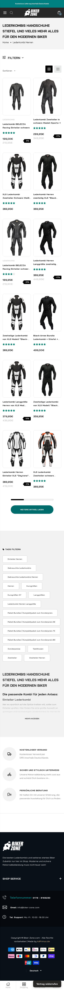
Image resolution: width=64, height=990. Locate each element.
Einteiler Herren (15, 559)
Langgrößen (39, 595)
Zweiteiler (12, 658)
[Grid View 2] (49, 69)
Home (6, 42)
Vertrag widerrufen (47, 984)
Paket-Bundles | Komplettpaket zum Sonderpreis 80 (31, 640)
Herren (11, 586)
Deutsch (34, 971)
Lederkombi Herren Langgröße (22, 604)
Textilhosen (38, 649)
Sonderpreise (14, 649)
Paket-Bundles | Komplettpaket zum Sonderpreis (30, 613)
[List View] (57, 69)
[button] (9, 133)
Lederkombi (9, 119)
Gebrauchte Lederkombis (19, 568)
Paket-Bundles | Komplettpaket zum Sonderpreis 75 (31, 631)
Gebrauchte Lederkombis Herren (23, 577)
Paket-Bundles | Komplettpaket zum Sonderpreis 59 (31, 622)
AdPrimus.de (43, 941)
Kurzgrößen (31, 586)
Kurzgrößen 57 (14, 595)
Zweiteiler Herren (37, 658)
